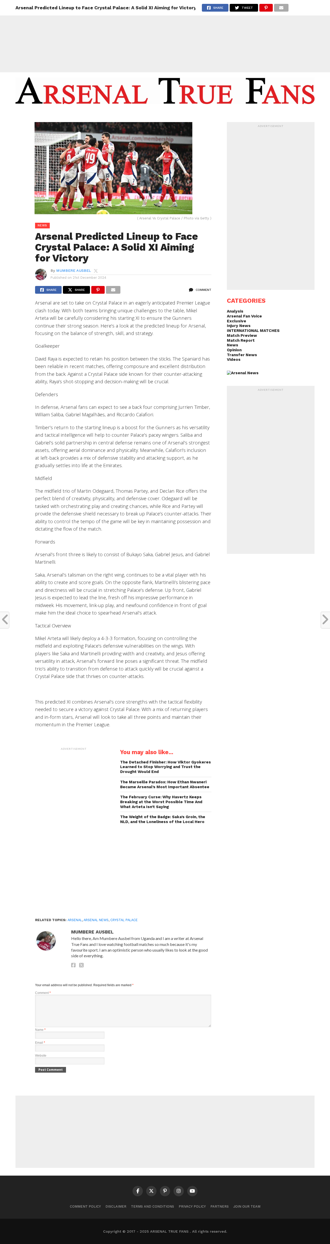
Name (40, 1030)
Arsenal (75, 920)
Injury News (239, 325)
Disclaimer (115, 1206)
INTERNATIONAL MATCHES (253, 330)
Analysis (235, 311)
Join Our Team (246, 1206)
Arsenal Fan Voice (244, 316)
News (232, 345)
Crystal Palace (124, 920)
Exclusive (236, 321)
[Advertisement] (165, 36)
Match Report (241, 340)
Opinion (234, 350)
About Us (125, 114)
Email (40, 1042)
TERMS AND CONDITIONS (152, 1206)
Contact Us (202, 114)
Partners (219, 1206)
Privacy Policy (192, 1206)
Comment (43, 993)
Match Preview (242, 335)
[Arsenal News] (243, 373)
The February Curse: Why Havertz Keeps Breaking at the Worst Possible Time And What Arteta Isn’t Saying (161, 802)
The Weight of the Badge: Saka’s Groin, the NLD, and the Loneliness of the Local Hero (162, 819)
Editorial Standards (162, 114)
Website (40, 1055)
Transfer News (242, 355)
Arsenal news (96, 920)
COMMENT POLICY (85, 1206)
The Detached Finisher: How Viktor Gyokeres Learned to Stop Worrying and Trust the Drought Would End (165, 767)
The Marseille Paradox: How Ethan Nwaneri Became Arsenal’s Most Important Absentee (164, 784)
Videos (234, 359)
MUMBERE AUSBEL (73, 270)
